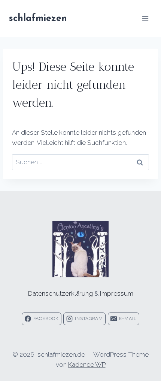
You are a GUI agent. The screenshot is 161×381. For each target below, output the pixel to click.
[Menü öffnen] (145, 18)
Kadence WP (87, 364)
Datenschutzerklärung (60, 293)
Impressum (116, 293)
